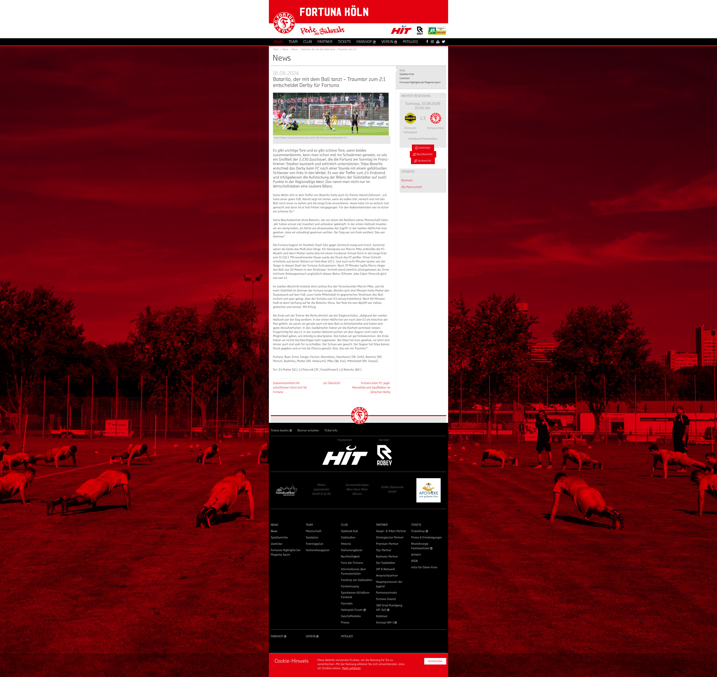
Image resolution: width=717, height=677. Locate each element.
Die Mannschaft (411, 187)
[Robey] (384, 455)
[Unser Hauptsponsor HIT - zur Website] (401, 30)
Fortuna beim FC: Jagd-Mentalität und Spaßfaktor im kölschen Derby (371, 388)
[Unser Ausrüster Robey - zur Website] (420, 33)
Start (276, 49)
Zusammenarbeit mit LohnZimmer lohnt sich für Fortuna (290, 388)
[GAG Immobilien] (357, 490)
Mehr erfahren (351, 668)
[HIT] (345, 455)
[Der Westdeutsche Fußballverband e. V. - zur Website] (437, 32)
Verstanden (435, 661)
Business (407, 180)
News (295, 49)
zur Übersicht (331, 383)
